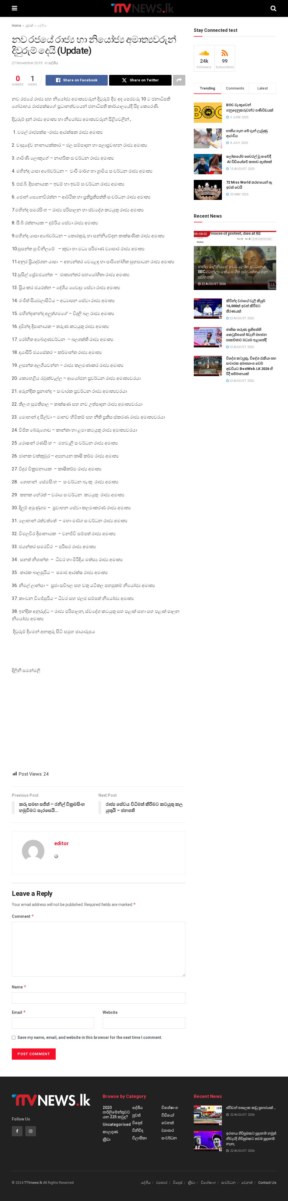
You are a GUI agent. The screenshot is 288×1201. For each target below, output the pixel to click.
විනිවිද (137, 1130)
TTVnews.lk (33, 1183)
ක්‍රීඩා (107, 1139)
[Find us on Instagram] (30, 1131)
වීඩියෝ (167, 1115)
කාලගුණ (110, 1131)
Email (19, 1012)
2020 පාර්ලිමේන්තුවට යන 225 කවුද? (116, 1112)
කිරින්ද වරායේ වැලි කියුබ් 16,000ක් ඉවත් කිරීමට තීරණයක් (245, 306)
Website (110, 1012)
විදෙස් (137, 1122)
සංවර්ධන (169, 1138)
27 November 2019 (27, 63)
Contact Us (267, 1182)
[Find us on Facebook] (17, 1131)
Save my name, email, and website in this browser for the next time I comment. (89, 1037)
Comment (23, 916)
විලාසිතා (139, 1138)
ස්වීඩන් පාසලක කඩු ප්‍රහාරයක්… (251, 1108)
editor (61, 843)
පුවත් (29, 26)
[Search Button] (273, 8)
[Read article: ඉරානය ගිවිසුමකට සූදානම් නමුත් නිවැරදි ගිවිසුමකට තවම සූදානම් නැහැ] (208, 1141)
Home (16, 26)
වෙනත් (167, 1122)
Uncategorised (117, 1124)
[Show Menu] (14, 8)
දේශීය (41, 26)
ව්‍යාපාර (167, 1130)
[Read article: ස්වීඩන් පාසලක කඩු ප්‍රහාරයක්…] (208, 1115)
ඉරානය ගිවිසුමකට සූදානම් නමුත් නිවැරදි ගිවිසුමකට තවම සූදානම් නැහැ (251, 1138)
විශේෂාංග (169, 1107)
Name (19, 987)
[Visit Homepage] (144, 8)
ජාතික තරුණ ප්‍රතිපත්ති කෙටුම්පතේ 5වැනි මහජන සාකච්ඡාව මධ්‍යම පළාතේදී (246, 334)
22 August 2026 (213, 284)
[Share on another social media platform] (179, 80)
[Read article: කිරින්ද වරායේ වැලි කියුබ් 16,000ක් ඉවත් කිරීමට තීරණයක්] (208, 308)
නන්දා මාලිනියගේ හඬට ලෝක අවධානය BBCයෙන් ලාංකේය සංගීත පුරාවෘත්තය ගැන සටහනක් (233, 271)
